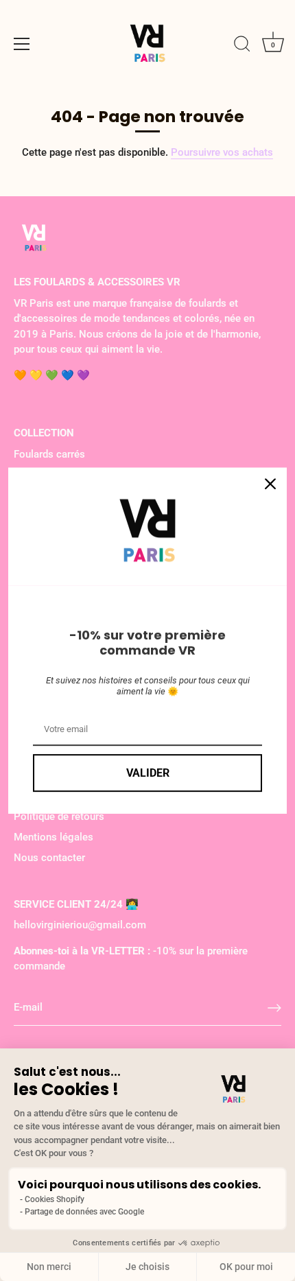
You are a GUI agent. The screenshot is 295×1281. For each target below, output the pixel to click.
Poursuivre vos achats (222, 152)
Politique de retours (59, 816)
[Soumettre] (274, 1008)
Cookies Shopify (54, 1199)
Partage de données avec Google (84, 1212)
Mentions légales (53, 837)
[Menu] (22, 44)
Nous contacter (49, 857)
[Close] (270, 483)
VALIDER (147, 772)
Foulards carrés (49, 454)
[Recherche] (242, 46)
